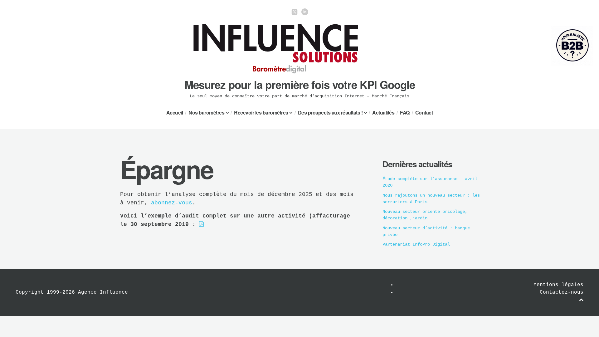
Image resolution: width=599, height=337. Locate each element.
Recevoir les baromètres (261, 112)
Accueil (174, 112)
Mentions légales (558, 285)
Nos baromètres (206, 112)
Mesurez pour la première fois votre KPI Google (299, 84)
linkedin (304, 11)
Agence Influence (103, 292)
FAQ (405, 112)
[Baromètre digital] (276, 72)
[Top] (581, 300)
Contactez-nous (561, 292)
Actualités (383, 112)
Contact (424, 112)
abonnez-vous (171, 203)
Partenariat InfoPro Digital (416, 244)
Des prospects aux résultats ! (330, 112)
